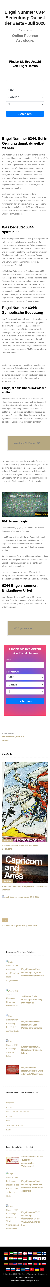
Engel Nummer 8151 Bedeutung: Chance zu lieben (31, 1050)
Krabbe (9, 1130)
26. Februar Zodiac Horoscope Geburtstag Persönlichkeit (31, 999)
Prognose (10, 1103)
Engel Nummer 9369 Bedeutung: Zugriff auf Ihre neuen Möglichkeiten (32, 972)
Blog (5, 920)
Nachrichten (7, 840)
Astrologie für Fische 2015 (26, 443)
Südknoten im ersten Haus (17, 1112)
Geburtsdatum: (12, 84)
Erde (8, 1121)
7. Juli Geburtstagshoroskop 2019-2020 (19, 925)
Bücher (9, 1107)
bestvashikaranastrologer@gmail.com (25, 1281)
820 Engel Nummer (22, 628)
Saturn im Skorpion (14, 1125)
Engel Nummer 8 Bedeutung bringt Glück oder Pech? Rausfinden (32, 1071)
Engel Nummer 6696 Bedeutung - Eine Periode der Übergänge (31, 1024)
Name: (9, 72)
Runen (9, 1116)
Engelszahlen (25, 30)
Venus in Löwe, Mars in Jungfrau (13, 736)
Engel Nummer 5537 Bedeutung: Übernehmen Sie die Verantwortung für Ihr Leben (30, 1218)
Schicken (25, 114)
